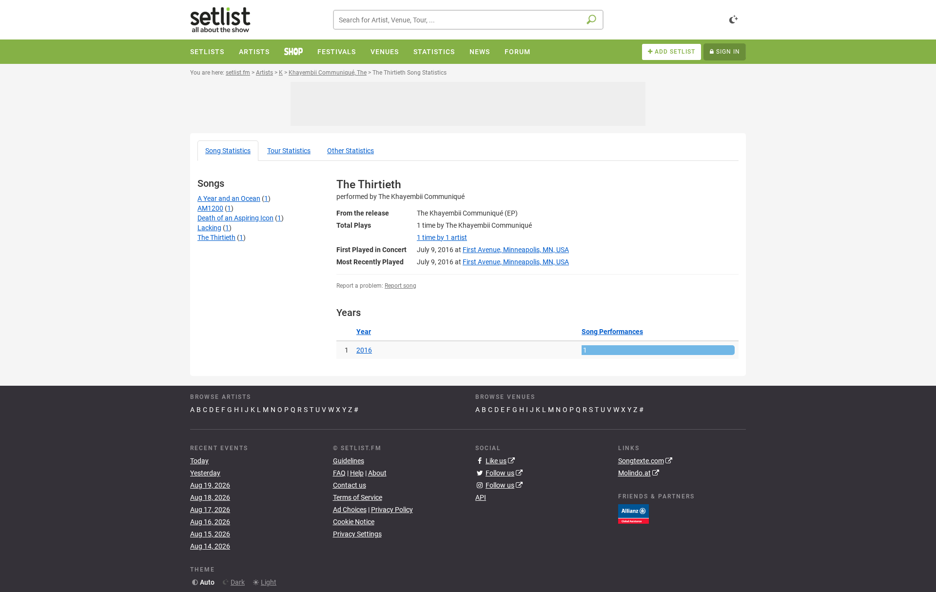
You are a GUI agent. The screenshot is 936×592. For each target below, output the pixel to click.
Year (363, 331)
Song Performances (612, 331)
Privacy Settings (357, 534)
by (442, 237)
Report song (400, 285)
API (480, 497)
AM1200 (210, 208)
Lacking (209, 228)
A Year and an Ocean (228, 198)
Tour (289, 151)
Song (228, 151)
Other (350, 151)
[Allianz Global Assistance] (633, 513)
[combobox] (468, 20)
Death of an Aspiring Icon (235, 218)
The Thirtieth (216, 237)
